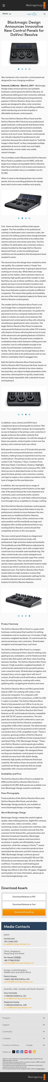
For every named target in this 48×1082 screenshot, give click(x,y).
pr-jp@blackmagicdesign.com (17, 944)
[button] (18, 69)
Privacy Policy (41, 1069)
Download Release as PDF (24, 896)
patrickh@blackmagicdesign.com (18, 982)
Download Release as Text (24, 904)
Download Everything (24, 912)
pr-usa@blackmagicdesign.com (17, 998)
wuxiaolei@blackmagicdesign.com (19, 963)
